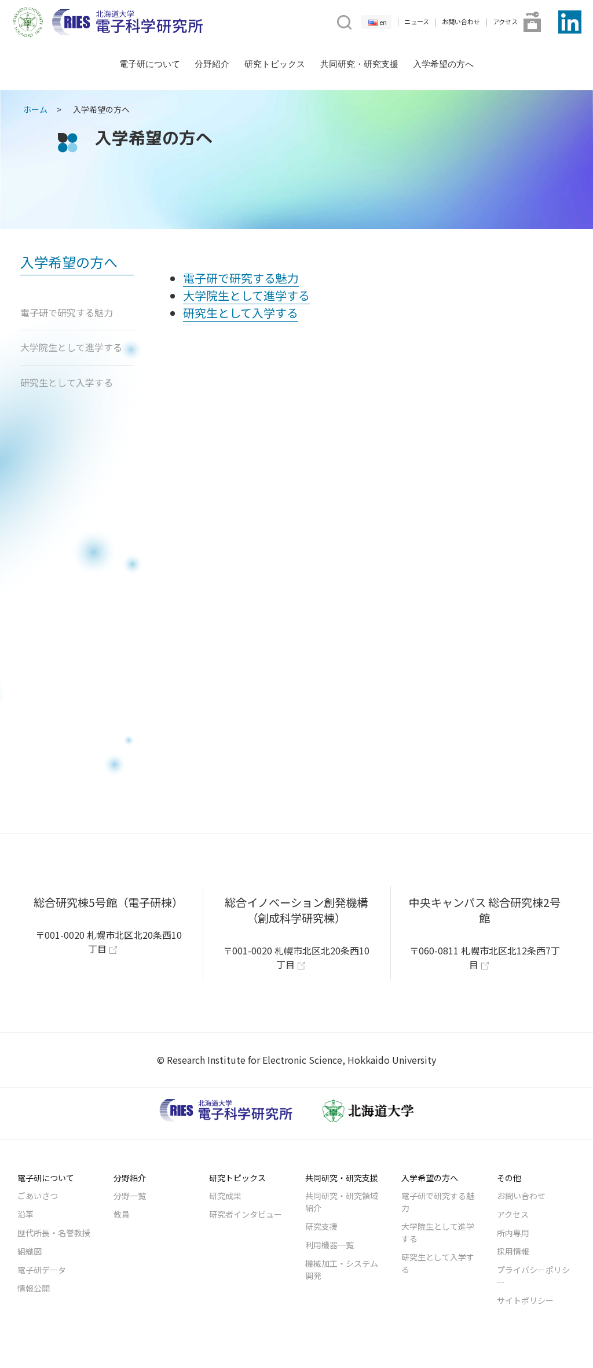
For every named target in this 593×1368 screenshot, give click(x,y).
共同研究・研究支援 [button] (359, 63)
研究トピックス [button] (274, 63)
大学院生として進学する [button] (71, 347)
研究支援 (321, 1226)
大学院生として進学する (437, 1232)
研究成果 (225, 1195)
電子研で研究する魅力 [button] (66, 312)
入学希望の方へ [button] (443, 63)
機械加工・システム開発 (341, 1269)
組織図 (29, 1251)
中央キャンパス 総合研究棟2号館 (485, 910)
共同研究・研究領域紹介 (341, 1202)
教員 (122, 1214)
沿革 (25, 1214)
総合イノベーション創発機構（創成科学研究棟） (296, 910)
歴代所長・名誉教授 (53, 1232)
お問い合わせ (461, 21)
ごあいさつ (37, 1195)
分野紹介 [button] (212, 63)
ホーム (35, 109)
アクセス (505, 21)
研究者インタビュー (245, 1214)
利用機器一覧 (329, 1245)
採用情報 (513, 1251)
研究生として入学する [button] (66, 382)
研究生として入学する (437, 1263)
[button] (343, 21)
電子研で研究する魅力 (437, 1202)
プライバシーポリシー (533, 1276)
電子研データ (41, 1269)
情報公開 (33, 1288)
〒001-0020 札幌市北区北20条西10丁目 (108, 942)
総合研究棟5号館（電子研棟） (108, 902)
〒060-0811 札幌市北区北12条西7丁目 (484, 957)
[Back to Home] (127, 22)
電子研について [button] (149, 63)
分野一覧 (130, 1195)
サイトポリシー (525, 1300)
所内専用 (513, 1232)
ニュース (416, 21)
